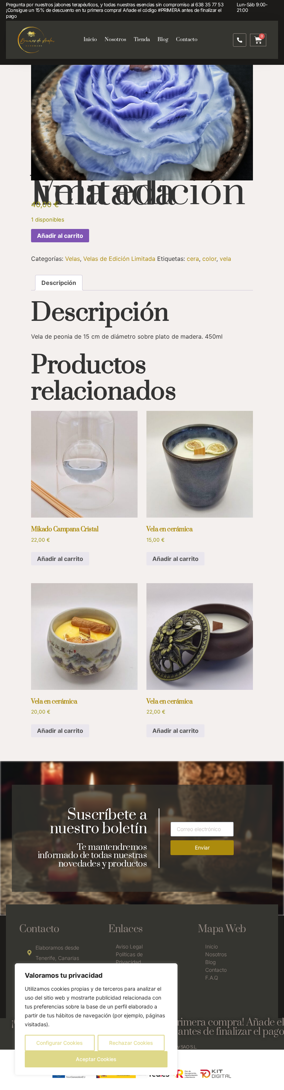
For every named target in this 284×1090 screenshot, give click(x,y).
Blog (163, 39)
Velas (72, 258)
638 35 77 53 (209, 4)
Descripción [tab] (58, 282)
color (209, 258)
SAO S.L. (188, 1047)
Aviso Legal (129, 946)
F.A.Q (211, 977)
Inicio (90, 39)
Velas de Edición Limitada (119, 258)
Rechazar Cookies (131, 1043)
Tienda (142, 39)
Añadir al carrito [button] (60, 558)
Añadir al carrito (60, 235)
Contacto (186, 39)
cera (193, 258)
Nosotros (115, 39)
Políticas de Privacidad (129, 958)
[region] (96, 1019)
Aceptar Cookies (96, 1059)
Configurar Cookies (59, 1043)
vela (225, 258)
